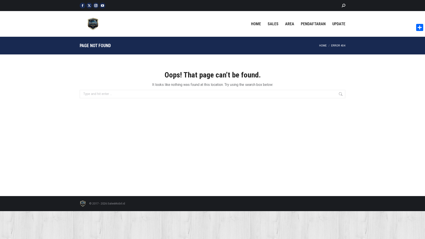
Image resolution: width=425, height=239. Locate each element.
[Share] (419, 27)
